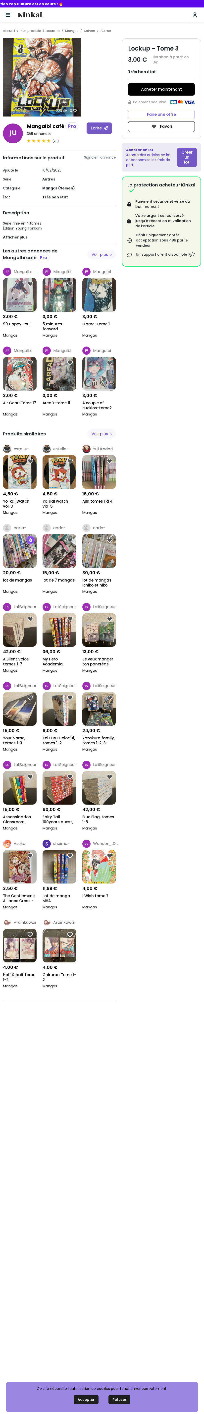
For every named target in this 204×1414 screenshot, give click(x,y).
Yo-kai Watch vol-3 (16, 504)
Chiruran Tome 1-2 (59, 977)
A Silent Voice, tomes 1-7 (16, 662)
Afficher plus (15, 237)
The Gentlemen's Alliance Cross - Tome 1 (19, 898)
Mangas (71, 30)
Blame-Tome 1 (96, 324)
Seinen (89, 30)
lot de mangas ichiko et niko (96, 583)
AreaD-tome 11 (56, 403)
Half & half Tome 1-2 (19, 977)
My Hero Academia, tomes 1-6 (53, 662)
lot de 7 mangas (59, 580)
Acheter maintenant (161, 89)
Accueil (9, 30)
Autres (106, 30)
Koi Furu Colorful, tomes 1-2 (59, 741)
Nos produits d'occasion (40, 30)
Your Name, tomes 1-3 (14, 741)
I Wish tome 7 (95, 895)
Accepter (86, 1399)
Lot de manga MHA (56, 898)
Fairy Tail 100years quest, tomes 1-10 (58, 820)
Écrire (97, 128)
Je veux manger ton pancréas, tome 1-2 (97, 662)
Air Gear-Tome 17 (19, 403)
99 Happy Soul (17, 324)
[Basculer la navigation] (8, 14)
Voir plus (100, 254)
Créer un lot (187, 157)
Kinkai (30, 15)
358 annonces (39, 133)
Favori (165, 126)
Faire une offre (161, 114)
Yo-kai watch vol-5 (55, 504)
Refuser (119, 1399)
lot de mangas (17, 580)
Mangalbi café (51, 126)
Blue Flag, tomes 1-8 (98, 820)
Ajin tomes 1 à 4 (97, 501)
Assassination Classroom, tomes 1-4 (17, 820)
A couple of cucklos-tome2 (97, 406)
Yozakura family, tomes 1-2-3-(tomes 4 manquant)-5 (98, 741)
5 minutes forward (52, 327)
